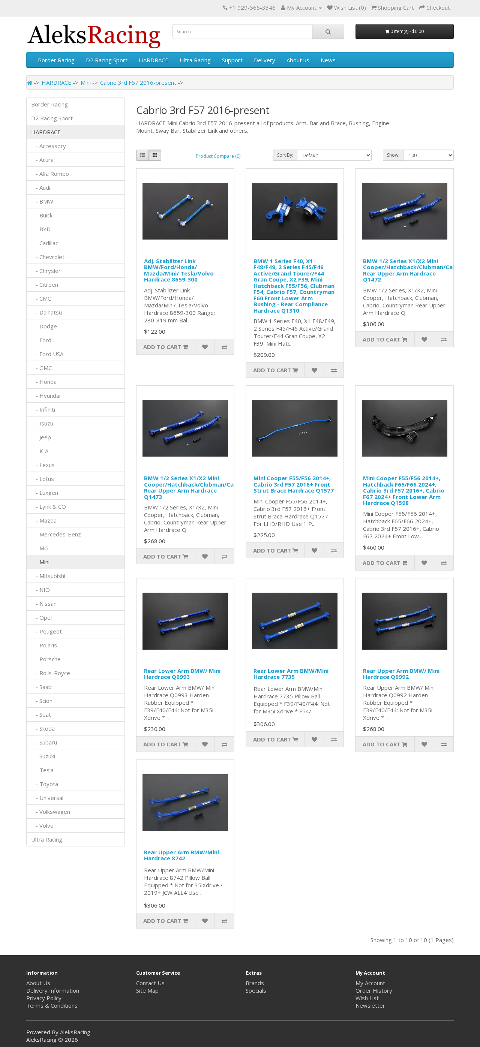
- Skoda (43, 728)
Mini (86, 82)
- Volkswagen (50, 811)
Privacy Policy (44, 998)
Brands (255, 983)
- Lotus (42, 478)
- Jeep (41, 437)
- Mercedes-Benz (56, 534)
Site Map (147, 990)
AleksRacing (75, 1032)
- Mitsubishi (48, 576)
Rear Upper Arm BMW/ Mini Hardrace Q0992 (401, 674)
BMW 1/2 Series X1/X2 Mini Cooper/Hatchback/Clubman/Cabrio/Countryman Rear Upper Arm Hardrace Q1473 (213, 487)
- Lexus (43, 465)
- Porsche (46, 659)
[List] (142, 155)
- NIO (40, 589)
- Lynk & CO (48, 506)
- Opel (41, 617)
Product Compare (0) (218, 156)
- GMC (41, 367)
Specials (256, 990)
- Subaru (44, 742)
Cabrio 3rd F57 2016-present (138, 82)
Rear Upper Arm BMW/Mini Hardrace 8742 (181, 855)
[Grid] (154, 155)
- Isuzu (42, 423)
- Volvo (42, 825)
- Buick (41, 215)
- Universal (47, 797)
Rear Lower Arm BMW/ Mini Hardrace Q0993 (182, 674)
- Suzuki (43, 756)
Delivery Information (52, 990)
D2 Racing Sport (107, 60)
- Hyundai (45, 395)
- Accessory (48, 146)
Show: (393, 155)
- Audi (40, 187)
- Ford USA (47, 354)
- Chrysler (46, 270)
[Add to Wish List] (204, 346)
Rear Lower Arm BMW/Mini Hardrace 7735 (291, 674)
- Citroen (44, 284)
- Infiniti (43, 409)
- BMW (42, 201)
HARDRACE (153, 60)
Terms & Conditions (52, 1005)
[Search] (328, 31)
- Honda (44, 381)
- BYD (41, 229)
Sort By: (285, 155)
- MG (39, 548)
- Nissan (44, 603)
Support (232, 60)
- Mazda (44, 520)
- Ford (41, 340)
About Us (38, 983)
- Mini (40, 562)
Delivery (264, 60)
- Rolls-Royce (50, 673)
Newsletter (370, 1005)
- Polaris (44, 645)
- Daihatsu (46, 312)
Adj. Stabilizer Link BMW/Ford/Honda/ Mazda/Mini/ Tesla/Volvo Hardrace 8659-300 (179, 270)
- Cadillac (44, 243)
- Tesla (42, 770)
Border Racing (56, 60)
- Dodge (44, 326)
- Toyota (44, 784)
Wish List (367, 998)
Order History (374, 990)
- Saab (41, 687)
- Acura (42, 159)
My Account (370, 983)
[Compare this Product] (224, 346)
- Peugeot (46, 631)
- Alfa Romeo (50, 173)
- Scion (41, 700)
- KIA (39, 451)
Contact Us (150, 983)
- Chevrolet (47, 257)
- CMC (41, 298)
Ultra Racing (195, 60)
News (328, 60)
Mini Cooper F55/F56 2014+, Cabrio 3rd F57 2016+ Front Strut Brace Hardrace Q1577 (294, 484)
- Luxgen (44, 492)
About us (297, 60)
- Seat (41, 714)
